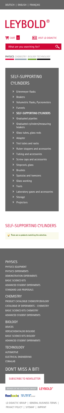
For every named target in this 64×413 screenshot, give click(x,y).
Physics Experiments (16, 271)
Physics (11, 262)
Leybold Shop (46, 388)
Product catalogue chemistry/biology (27, 301)
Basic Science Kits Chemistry (21, 310)
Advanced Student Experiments (22, 285)
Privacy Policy (14, 407)
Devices (9, 326)
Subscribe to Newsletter (25, 378)
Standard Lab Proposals (19, 289)
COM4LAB (10, 361)
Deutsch (10, 4)
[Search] (57, 47)
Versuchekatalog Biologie (20, 331)
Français (35, 4)
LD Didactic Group (16, 402)
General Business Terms (43, 402)
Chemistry (13, 296)
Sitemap (30, 407)
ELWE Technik (28, 395)
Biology (11, 322)
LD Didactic (21, 388)
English (22, 4)
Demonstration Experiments (21, 275)
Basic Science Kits (15, 280)
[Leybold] (27, 11)
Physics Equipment (15, 266)
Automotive (11, 352)
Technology (14, 347)
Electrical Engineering (18, 356)
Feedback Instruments (12, 395)
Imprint (42, 407)
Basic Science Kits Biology (20, 335)
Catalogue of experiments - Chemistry (27, 305)
